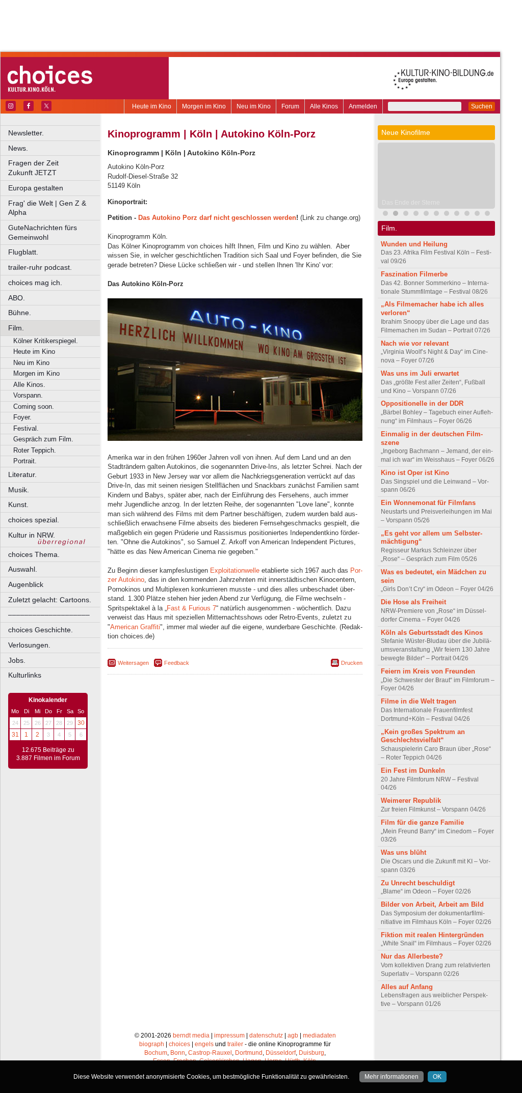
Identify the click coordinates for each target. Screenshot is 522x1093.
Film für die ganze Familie (422, 822)
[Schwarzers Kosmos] (477, 214)
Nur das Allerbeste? (412, 956)
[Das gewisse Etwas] (457, 214)
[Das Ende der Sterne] (395, 214)
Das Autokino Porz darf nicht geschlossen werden (217, 217)
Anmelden (363, 106)
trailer (235, 1044)
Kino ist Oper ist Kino (415, 473)
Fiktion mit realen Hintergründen (432, 935)
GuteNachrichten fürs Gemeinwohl (42, 232)
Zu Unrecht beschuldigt (418, 883)
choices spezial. (33, 520)
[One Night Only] (385, 214)
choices (179, 1044)
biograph (151, 1044)
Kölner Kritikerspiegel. (45, 341)
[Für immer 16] (467, 214)
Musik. (18, 490)
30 (81, 722)
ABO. (16, 298)
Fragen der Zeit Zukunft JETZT (54, 168)
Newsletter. (26, 133)
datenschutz (266, 1035)
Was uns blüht (403, 852)
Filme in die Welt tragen (418, 701)
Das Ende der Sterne (411, 202)
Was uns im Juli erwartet (420, 373)
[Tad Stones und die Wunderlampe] (426, 214)
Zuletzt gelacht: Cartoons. (49, 600)
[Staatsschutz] (436, 214)
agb (293, 1035)
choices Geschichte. (40, 630)
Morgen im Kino (204, 106)
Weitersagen (133, 663)
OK (437, 1076)
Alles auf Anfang (407, 987)
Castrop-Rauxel (210, 1052)
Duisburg (311, 1052)
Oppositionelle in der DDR (422, 403)
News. (18, 148)
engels (204, 1044)
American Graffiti (135, 627)
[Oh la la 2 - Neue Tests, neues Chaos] (406, 214)
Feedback (176, 663)
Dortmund (249, 1052)
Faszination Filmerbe (414, 274)
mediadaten (319, 1035)
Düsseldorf (281, 1052)
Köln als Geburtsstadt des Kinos (432, 632)
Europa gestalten (35, 188)
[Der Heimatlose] (487, 214)
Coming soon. (33, 406)
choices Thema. (34, 554)
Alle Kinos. (29, 384)
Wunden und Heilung (414, 244)
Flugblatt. (23, 252)
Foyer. (22, 417)
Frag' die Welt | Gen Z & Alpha (47, 208)
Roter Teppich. (34, 450)
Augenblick (25, 584)
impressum (229, 1035)
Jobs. (16, 660)
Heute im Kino (151, 106)
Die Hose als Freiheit (413, 602)
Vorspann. (28, 395)
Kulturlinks (24, 675)
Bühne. (19, 313)
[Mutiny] (416, 214)
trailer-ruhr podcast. (40, 267)
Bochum (155, 1052)
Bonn (177, 1052)
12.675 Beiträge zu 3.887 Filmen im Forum (48, 754)
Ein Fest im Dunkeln (413, 770)
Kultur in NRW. (31, 535)
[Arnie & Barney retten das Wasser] (446, 214)
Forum (290, 106)
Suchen (481, 106)
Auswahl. (22, 569)
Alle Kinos (324, 106)
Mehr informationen (391, 1076)
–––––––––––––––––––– (49, 614)
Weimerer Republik (411, 800)
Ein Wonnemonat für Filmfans (428, 503)
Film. (16, 328)
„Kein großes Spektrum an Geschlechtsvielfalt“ (423, 736)
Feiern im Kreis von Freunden (428, 671)
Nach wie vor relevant (415, 343)
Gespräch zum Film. (43, 439)
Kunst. (18, 504)
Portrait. (25, 461)
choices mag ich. (35, 282)
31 (15, 734)
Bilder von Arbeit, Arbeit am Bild (432, 904)
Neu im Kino (254, 106)
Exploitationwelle (234, 570)
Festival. (26, 428)
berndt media (191, 1035)
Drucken (351, 663)
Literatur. (22, 474)
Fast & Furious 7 (191, 608)
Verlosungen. (29, 645)
